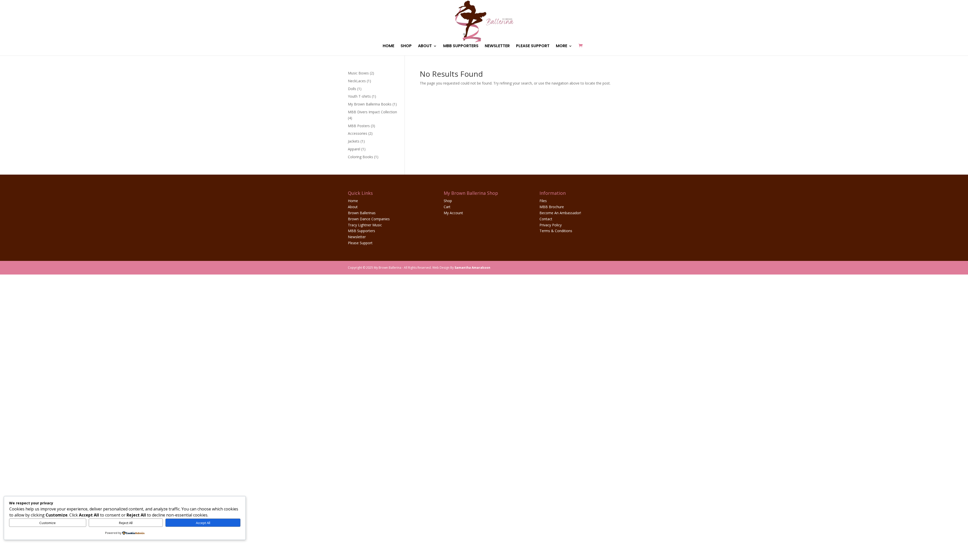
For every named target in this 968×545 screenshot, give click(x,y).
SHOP (406, 46)
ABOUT (425, 46)
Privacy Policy (550, 225)
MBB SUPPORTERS (460, 46)
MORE (561, 46)
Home (353, 200)
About (353, 206)
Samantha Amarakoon (472, 267)
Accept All (203, 523)
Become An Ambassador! (560, 212)
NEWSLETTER (497, 46)
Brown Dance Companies (369, 218)
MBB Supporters (361, 230)
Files (543, 200)
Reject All (126, 523)
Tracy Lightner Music (365, 225)
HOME (388, 46)
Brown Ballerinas (362, 212)
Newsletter (357, 236)
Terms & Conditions (555, 230)
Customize (47, 523)
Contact (545, 218)
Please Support (360, 242)
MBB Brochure (551, 206)
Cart (447, 206)
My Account (453, 212)
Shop (448, 200)
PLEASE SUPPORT (533, 46)
